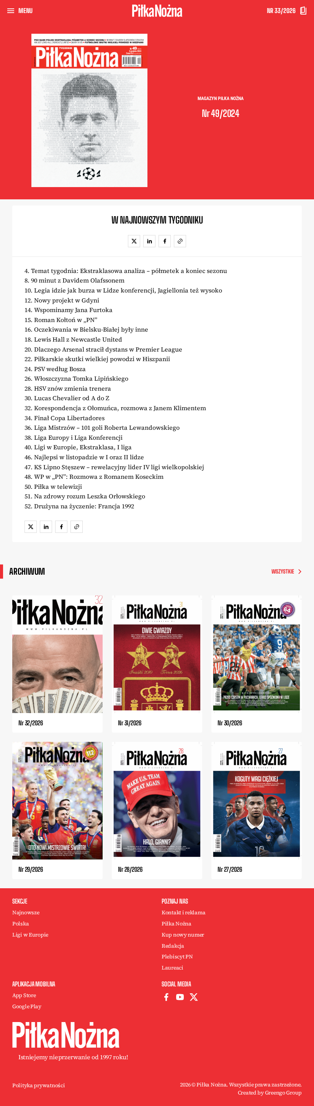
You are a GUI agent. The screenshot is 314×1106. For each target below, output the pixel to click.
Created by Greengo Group (270, 1092)
